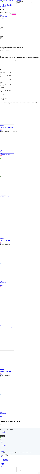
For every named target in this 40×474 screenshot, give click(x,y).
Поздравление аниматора (12, 1)
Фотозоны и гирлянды (12, 2)
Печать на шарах (12, 3)
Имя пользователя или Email (20, 1)
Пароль (18, 2)
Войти (16, 3)
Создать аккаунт (19, 0)
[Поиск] (34, 2)
